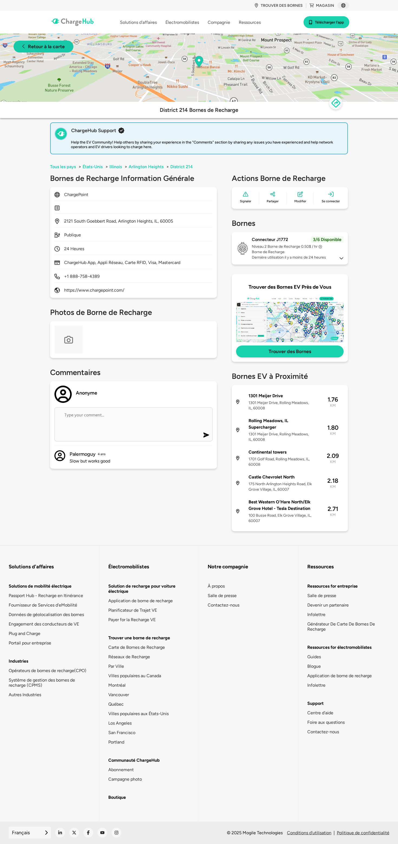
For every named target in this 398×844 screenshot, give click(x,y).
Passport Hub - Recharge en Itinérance (46, 595)
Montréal (117, 685)
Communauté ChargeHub (134, 760)
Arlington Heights (146, 166)
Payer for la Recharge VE (132, 619)
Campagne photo (125, 779)
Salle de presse (222, 595)
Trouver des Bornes (290, 351)
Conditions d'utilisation (309, 832)
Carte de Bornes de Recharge (136, 647)
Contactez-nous (223, 605)
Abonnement (121, 769)
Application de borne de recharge (140, 600)
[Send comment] (206, 435)
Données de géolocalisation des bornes (46, 614)
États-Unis (93, 166)
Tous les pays (63, 166)
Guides (314, 656)
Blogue (314, 666)
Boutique (117, 797)
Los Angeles (120, 723)
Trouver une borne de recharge (139, 637)
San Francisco (121, 732)
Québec (116, 704)
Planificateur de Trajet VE (132, 610)
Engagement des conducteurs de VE (44, 624)
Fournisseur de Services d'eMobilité (43, 605)
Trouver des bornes (282, 5)
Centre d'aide (320, 712)
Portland (116, 742)
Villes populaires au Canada (134, 675)
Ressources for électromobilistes (339, 647)
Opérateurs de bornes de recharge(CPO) (47, 670)
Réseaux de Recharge (129, 656)
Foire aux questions (326, 722)
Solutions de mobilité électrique (40, 586)
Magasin (325, 5)
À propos (216, 586)
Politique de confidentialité (363, 832)
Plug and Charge (24, 633)
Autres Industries (25, 694)
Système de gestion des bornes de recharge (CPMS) (42, 682)
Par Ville (116, 666)
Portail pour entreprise (30, 643)
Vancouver (118, 694)
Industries (18, 661)
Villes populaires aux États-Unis (138, 713)
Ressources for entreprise (332, 586)
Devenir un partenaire (328, 605)
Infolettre (316, 614)
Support (315, 703)
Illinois (115, 166)
